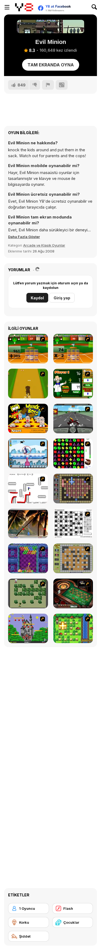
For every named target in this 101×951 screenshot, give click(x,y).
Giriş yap (62, 298)
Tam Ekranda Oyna (50, 64)
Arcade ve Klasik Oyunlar (44, 245)
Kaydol (37, 298)
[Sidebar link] (7, 7)
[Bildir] (48, 85)
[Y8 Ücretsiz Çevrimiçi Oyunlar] (24, 7)
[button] (24, 237)
